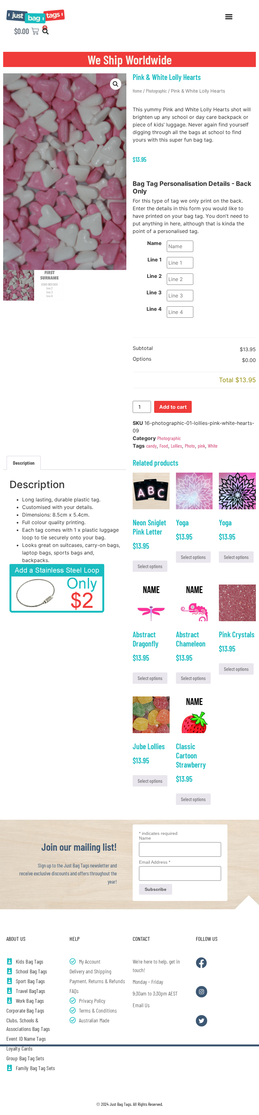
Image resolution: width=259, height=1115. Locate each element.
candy (151, 446)
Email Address (154, 862)
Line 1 (155, 259)
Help (74, 938)
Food (164, 446)
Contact (141, 938)
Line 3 (154, 292)
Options (142, 359)
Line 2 (154, 276)
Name (154, 243)
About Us (15, 938)
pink (201, 446)
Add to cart (173, 407)
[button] (229, 16)
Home (137, 91)
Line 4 (154, 308)
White (213, 446)
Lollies (176, 446)
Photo (190, 446)
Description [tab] (23, 463)
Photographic (156, 91)
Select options (150, 566)
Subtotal (143, 348)
